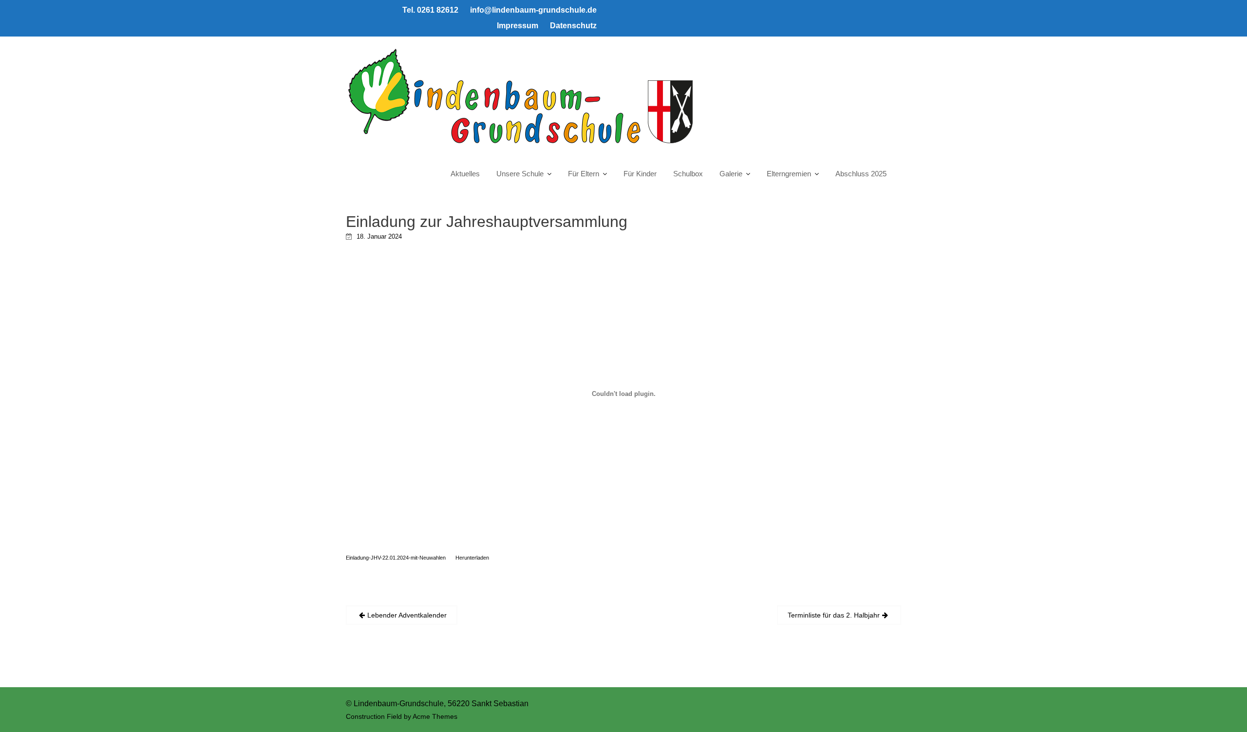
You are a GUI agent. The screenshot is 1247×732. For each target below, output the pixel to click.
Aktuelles (465, 173)
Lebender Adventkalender (407, 615)
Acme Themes (435, 716)
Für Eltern (583, 173)
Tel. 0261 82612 (430, 10)
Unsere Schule (520, 173)
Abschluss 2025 (861, 173)
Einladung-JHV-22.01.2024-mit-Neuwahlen (396, 558)
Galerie (730, 173)
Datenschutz (573, 25)
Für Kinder (640, 173)
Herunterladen (472, 558)
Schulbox (688, 173)
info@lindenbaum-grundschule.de (533, 10)
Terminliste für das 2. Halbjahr (834, 615)
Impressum (517, 25)
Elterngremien (789, 173)
